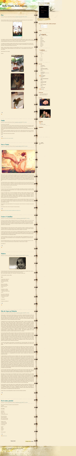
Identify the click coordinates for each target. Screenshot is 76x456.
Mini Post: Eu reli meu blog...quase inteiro (44, 69)
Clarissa (42, 122)
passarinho (10, 210)
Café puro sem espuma (43, 81)
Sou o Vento (5, 144)
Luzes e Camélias (7, 216)
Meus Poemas (44, 10)
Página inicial (13, 441)
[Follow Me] (41, 144)
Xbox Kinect (13, 449)
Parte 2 (41, 85)
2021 (41, 52)
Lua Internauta (43, 65)
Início (42, 7)
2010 (41, 59)
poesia (16, 210)
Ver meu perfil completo (42, 124)
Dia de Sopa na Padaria (9, 311)
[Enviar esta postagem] (2, 112)
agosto (42, 53)
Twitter (42, 12)
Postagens (42, 25)
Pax (2, 15)
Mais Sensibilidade (43, 75)
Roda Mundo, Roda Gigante (16, 448)
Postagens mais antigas (29, 441)
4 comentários (27, 312)
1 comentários (25, 122)
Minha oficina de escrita (43, 82)
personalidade (13, 210)
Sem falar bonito (43, 87)
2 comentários (26, 402)
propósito (12, 138)
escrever (8, 138)
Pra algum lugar (42, 76)
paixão (10, 138)
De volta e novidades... (43, 66)
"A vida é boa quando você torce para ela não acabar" (45, 73)
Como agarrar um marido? (44, 68)
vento (19, 210)
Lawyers (6, 449)
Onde (3, 120)
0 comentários (25, 16)
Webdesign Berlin (10, 449)
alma (5, 138)
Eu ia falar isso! (43, 72)
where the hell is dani (43, 84)
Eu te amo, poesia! (7, 400)
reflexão (18, 210)
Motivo (3, 253)
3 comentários (26, 146)
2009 (41, 60)
